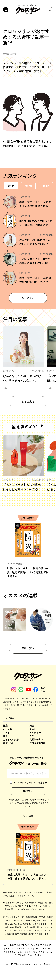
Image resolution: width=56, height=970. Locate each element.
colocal (38, 948)
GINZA (49, 945)
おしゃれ (7, 729)
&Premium (19, 948)
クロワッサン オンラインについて (18, 892)
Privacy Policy (34, 955)
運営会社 (40, 892)
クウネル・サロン (15, 952)
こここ (28, 952)
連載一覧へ (27, 648)
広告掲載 (22, 955)
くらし (33, 729)
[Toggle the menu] (5, 9)
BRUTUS (14, 945)
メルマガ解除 (28, 816)
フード (6, 732)
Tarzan (29, 948)
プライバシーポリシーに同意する (30, 782)
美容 (32, 725)
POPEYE (25, 945)
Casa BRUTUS (37, 945)
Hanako (9, 948)
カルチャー (35, 732)
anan (6, 945)
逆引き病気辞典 (37, 743)
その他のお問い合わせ (27, 896)
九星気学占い (36, 739)
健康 (5, 725)
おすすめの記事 (11, 739)
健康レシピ (8, 743)
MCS (35, 952)
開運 (5, 736)
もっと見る (27, 298)
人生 (32, 736)
